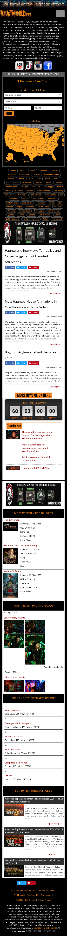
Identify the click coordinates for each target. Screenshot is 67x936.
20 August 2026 (11, 613)
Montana (8, 191)
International (57, 219)
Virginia (19, 207)
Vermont (9, 207)
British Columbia (12, 219)
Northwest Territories (31, 219)
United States (25, 540)
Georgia (21, 179)
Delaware (36, 175)
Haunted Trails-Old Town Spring (20, 545)
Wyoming (11, 211)
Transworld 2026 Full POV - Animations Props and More (36, 470)
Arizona (33, 171)
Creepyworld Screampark (18, 723)
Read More (55, 293)
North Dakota (50, 195)
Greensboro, (25, 583)
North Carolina (35, 195)
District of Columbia (52, 175)
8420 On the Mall (27, 528)
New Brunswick (54, 211)
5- (6, 758)
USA (22, 566)
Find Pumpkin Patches (24, 895)
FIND (9, 113)
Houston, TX (18, 779)
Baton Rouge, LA (20, 753)
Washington (30, 207)
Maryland (58, 183)
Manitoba (31, 215)
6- (6, 771)
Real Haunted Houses (25, 900)
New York (22, 195)
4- (6, 745)
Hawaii (30, 179)
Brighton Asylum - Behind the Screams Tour (37, 459)
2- (6, 719)
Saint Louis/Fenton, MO (22, 727)
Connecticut (24, 175)
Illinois (47, 179)
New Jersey (58, 191)
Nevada (30, 191)
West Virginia (44, 207)
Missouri (59, 187)
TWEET (23, 267)
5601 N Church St (27, 579)
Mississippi (48, 187)
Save (33, 883)
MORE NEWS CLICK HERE (33, 395)
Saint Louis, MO (19, 714)
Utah (60, 203)
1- (6, 706)
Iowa (7, 183)
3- (6, 732)
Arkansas (43, 171)
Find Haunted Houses (21, 890)
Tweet (23, 883)
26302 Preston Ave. (28, 553)
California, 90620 (27, 536)
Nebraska (19, 191)
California (54, 171)
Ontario (21, 215)
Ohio (61, 195)
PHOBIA (9, 775)
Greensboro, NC (19, 740)
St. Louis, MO (18, 766)
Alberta (57, 215)
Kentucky (27, 183)
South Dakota (27, 203)
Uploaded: (30, 524)
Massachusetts (11, 187)
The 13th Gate (12, 749)
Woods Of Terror (12, 571)
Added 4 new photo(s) (53, 667)
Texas (51, 203)
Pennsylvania (38, 199)
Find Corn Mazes (43, 895)
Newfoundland (24, 211)
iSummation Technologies (45, 928)
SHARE (11, 267)
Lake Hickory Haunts (14, 617)
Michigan (24, 187)
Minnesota (36, 187)
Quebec (11, 215)
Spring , (23, 558)
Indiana (57, 179)
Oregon (25, 199)
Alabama (12, 171)
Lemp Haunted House (16, 762)
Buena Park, (25, 532)
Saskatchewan (45, 215)
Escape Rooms (44, 900)
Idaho (39, 179)
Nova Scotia (39, 211)
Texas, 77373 (25, 562)
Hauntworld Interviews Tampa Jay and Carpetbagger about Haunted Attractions (33, 256)
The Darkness (12, 710)
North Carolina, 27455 (29, 587)
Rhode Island (52, 199)
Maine (48, 183)
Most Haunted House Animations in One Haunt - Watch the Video (35, 448)
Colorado (11, 175)
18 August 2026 (11, 672)
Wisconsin (58, 207)
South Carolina (12, 203)
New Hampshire (43, 191)
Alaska (23, 171)
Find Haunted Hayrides (43, 890)
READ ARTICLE (55, 824)
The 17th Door (11, 520)
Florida (11, 179)
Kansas (16, 183)
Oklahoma (14, 199)
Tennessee (40, 203)
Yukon (45, 219)
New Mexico (9, 195)
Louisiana (38, 183)
